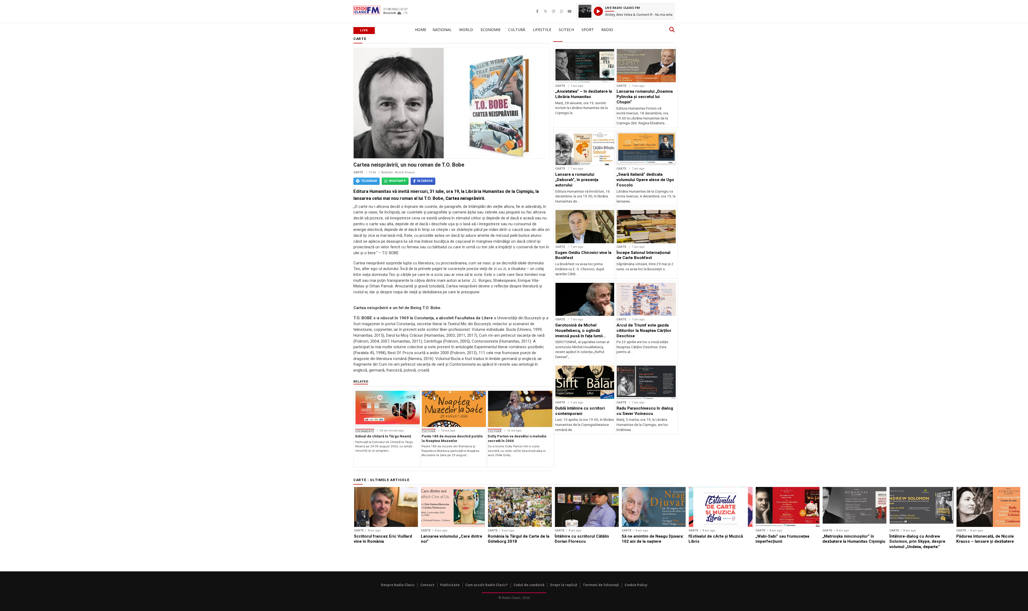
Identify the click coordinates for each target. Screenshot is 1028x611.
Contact (427, 585)
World (466, 29)
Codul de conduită (529, 585)
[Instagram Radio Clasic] (553, 11)
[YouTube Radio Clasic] (569, 11)
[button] (625, 11)
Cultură (516, 29)
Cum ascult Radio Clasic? (486, 585)
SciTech (566, 29)
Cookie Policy (636, 585)
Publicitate (450, 585)
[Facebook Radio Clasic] (537, 11)
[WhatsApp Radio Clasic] (561, 11)
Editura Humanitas (372, 191)
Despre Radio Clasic (398, 585)
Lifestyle (542, 29)
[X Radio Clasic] (545, 11)
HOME (420, 29)
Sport (587, 29)
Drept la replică (563, 585)
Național (442, 29)
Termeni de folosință (601, 585)
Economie (491, 29)
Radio (607, 29)
